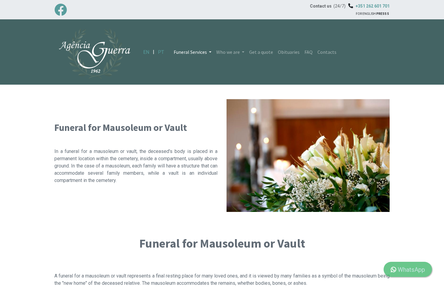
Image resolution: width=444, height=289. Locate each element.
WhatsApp (410, 269)
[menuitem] (261, 52)
